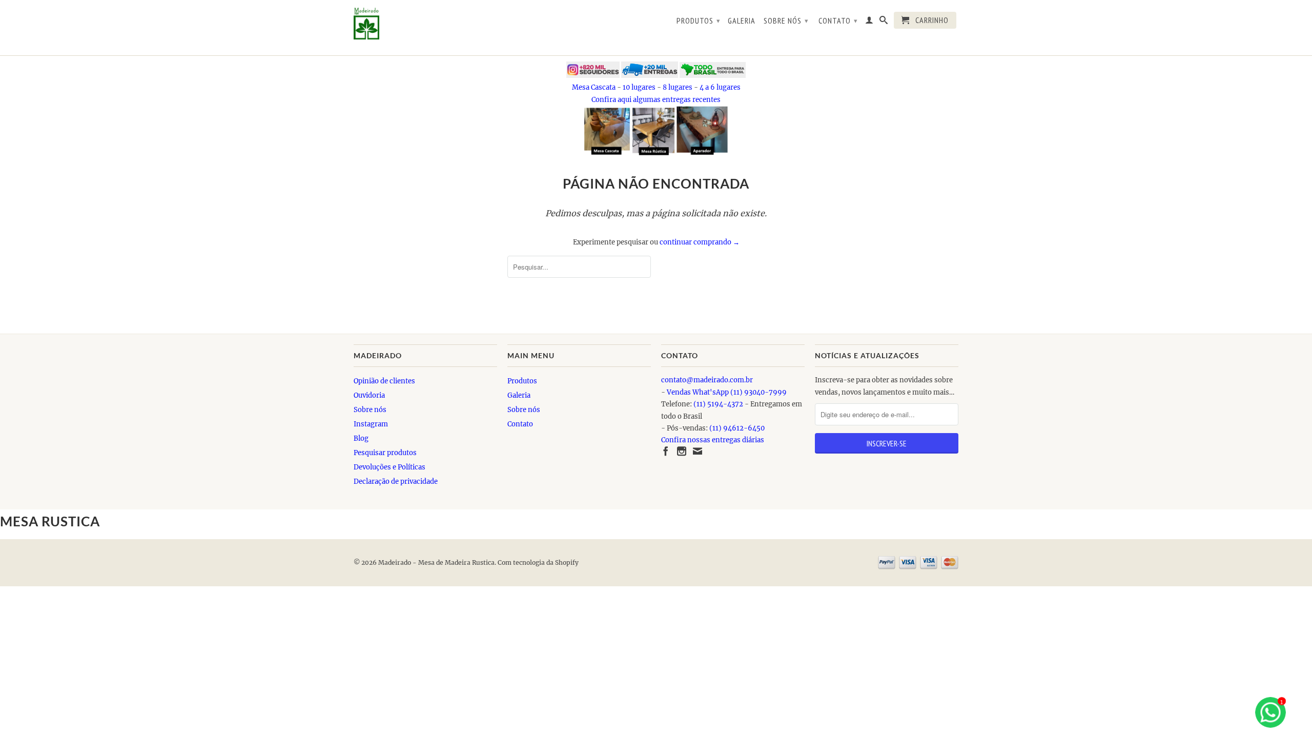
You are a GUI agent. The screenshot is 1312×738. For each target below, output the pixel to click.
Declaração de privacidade (396, 481)
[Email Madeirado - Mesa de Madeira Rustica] (697, 451)
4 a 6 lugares (720, 87)
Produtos (698, 20)
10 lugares (639, 87)
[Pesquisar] (883, 22)
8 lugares (677, 87)
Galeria (741, 21)
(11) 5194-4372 (718, 404)
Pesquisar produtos (385, 452)
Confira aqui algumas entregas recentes (656, 99)
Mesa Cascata (594, 87)
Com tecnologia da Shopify (538, 562)
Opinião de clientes (384, 381)
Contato (838, 20)
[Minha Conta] (869, 22)
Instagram (371, 424)
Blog (361, 438)
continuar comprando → (700, 242)
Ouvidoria (369, 395)
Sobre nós (786, 20)
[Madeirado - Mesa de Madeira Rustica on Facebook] (665, 451)
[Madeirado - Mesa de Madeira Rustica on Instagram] (681, 451)
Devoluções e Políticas (389, 467)
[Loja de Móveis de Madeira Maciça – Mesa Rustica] (425, 23)
